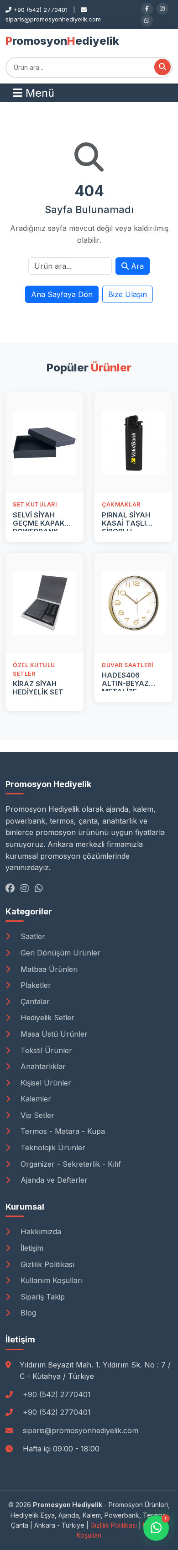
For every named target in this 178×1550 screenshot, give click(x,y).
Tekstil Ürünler (45, 1050)
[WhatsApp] (147, 20)
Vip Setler (36, 1115)
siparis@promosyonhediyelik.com (80, 1430)
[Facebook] (147, 9)
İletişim (30, 1248)
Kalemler (34, 1098)
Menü (38, 92)
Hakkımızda (39, 1231)
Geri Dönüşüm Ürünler (59, 952)
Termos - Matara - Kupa (61, 1131)
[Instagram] (162, 9)
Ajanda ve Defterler (53, 1180)
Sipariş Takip (41, 1296)
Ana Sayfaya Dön (62, 294)
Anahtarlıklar (42, 1066)
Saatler (31, 936)
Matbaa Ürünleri (48, 969)
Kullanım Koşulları (50, 1280)
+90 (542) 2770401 (57, 1394)
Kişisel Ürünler (44, 1082)
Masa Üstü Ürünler (53, 1034)
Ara (136, 266)
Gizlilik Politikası (46, 1264)
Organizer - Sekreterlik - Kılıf (69, 1164)
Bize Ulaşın (127, 294)
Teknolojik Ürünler (51, 1147)
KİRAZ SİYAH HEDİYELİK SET (38, 687)
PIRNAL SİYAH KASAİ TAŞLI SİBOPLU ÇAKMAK (126, 527)
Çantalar (34, 1001)
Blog (27, 1312)
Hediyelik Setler (46, 1017)
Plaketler (34, 985)
